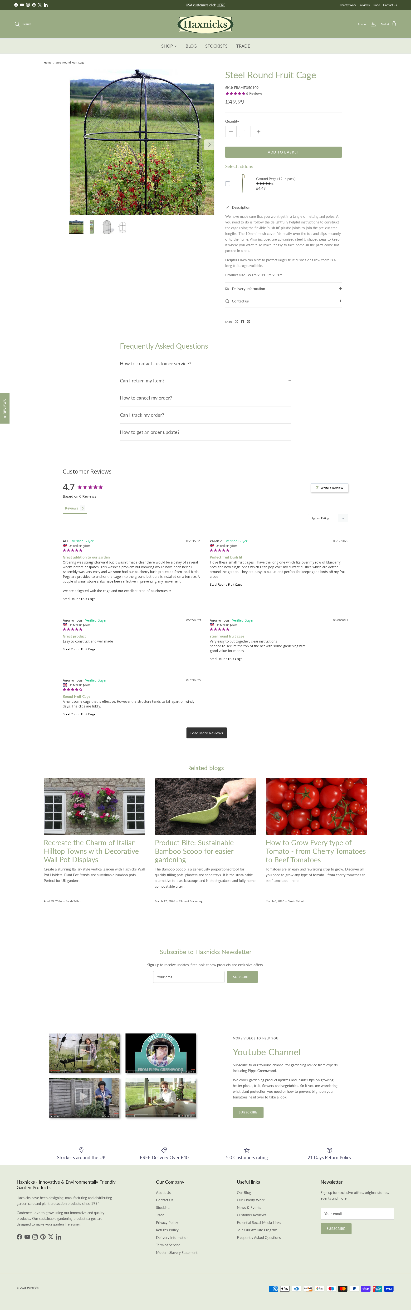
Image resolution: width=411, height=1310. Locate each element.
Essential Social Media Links (259, 1222)
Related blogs (205, 767)
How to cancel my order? (146, 397)
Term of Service (168, 1245)
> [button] (206, 732)
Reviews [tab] (71, 508)
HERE (221, 5)
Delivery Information (172, 1237)
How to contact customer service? (155, 363)
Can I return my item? (142, 380)
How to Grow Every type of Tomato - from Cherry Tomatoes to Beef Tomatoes (316, 851)
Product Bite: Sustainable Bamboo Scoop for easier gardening (194, 851)
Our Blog (244, 1192)
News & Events (249, 1207)
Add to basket (283, 152)
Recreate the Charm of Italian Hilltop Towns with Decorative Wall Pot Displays (91, 851)
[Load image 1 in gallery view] (142, 142)
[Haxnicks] (205, 24)
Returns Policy (167, 1230)
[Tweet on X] (236, 321)
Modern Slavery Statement (176, 1252)
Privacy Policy (167, 1222)
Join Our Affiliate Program (257, 1230)
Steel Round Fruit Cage (69, 62)
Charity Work (348, 5)
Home (47, 62)
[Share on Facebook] (242, 321)
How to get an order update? (150, 432)
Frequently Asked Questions (259, 1237)
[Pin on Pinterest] (248, 321)
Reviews (364, 5)
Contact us (390, 5)
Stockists (163, 1207)
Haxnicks (33, 1287)
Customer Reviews (251, 1215)
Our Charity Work (251, 1200)
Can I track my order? (142, 415)
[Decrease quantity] (231, 131)
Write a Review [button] (332, 488)
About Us (163, 1192)
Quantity (232, 121)
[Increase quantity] (258, 131)
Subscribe (242, 977)
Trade (376, 5)
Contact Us (164, 1200)
